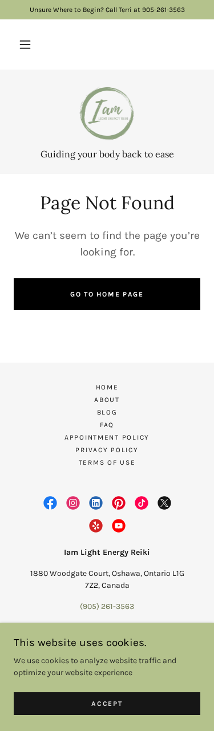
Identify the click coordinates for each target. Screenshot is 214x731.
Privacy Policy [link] (106, 450)
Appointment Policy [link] (107, 437)
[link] (107, 113)
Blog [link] (107, 412)
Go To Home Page (107, 294)
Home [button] (107, 387)
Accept (106, 704)
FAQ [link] (107, 425)
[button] (25, 44)
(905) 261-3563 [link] (107, 606)
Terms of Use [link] (107, 462)
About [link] (107, 400)
